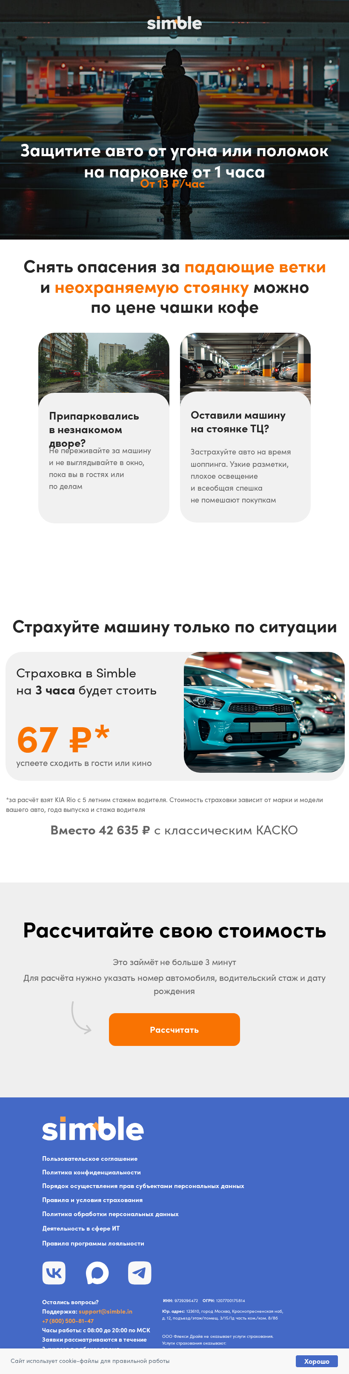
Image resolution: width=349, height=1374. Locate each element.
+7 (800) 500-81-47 (68, 1321)
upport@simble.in (107, 1311)
